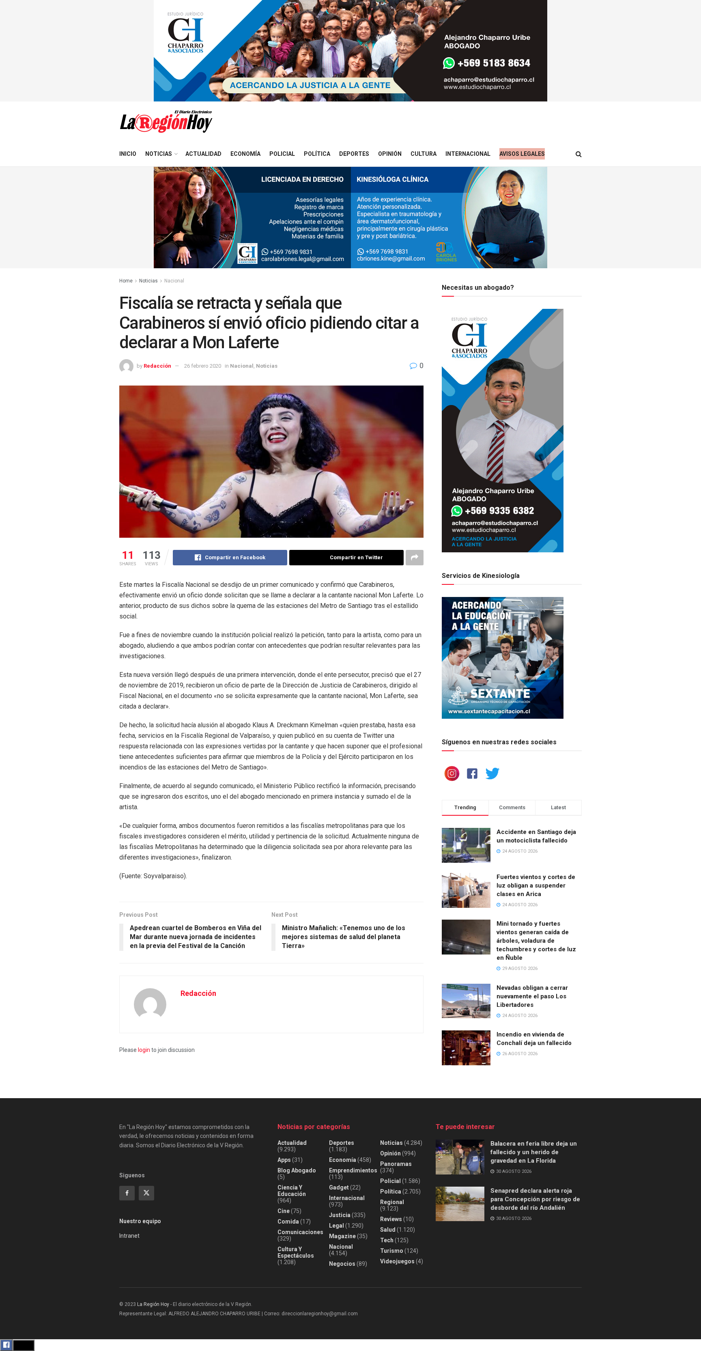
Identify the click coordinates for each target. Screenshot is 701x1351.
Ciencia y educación (291, 1190)
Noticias (158, 154)
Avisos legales (522, 154)
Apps (284, 1160)
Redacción (157, 366)
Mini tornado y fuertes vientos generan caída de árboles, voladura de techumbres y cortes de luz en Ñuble (536, 940)
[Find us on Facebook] (127, 1193)
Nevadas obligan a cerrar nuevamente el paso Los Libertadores (532, 996)
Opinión (390, 154)
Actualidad (203, 154)
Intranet (129, 1235)
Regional (392, 1202)
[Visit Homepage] (166, 121)
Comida (288, 1221)
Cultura (424, 154)
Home (126, 281)
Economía (245, 154)
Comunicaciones (300, 1232)
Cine (283, 1211)
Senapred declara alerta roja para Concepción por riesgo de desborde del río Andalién (535, 1199)
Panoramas (396, 1164)
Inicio (127, 154)
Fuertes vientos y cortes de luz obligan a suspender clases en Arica (536, 885)
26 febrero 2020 (202, 366)
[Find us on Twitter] (146, 1193)
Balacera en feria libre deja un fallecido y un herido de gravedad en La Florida (533, 1152)
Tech (387, 1240)
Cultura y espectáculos (295, 1252)
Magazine (342, 1236)
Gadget (339, 1187)
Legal (336, 1225)
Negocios (342, 1264)
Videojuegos (397, 1261)
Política (317, 154)
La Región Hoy (153, 1304)
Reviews (391, 1219)
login (144, 1050)
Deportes (354, 154)
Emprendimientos (353, 1170)
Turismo (391, 1251)
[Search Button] (579, 154)
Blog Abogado (296, 1170)
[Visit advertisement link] (350, 50)
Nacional (174, 281)
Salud (388, 1229)
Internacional (467, 154)
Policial (282, 154)
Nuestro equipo (140, 1221)
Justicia (339, 1215)
